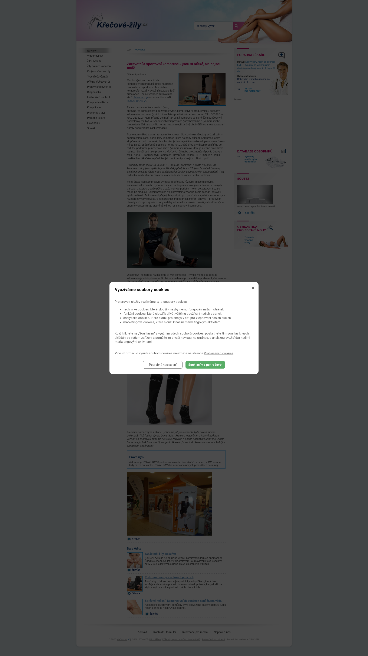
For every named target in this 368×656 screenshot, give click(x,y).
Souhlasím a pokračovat (205, 364)
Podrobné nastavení (163, 364)
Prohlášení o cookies (218, 353)
